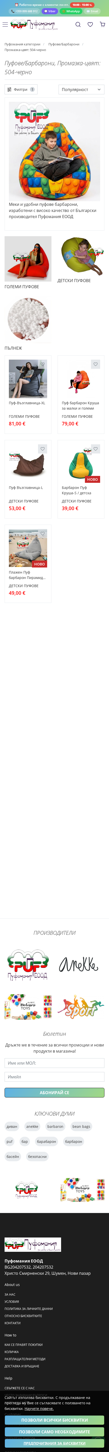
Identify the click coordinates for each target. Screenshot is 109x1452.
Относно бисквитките (23, 1316)
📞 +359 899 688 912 (24, 11)
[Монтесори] (28, 1007)
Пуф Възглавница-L (26, 487)
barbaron (55, 1126)
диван (12, 1126)
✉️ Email (92, 11)
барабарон (46, 1141)
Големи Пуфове (24, 416)
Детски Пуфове (24, 501)
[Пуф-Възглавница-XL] (28, 379)
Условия (12, 1301)
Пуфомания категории (22, 44)
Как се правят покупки (24, 1345)
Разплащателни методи (25, 1359)
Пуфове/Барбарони (63, 44)
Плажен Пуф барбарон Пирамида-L (27, 575)
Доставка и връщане (22, 1366)
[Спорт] (81, 1007)
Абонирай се (54, 1092)
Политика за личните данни (29, 1309)
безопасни (37, 1156)
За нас (10, 1294)
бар (25, 1141)
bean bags (81, 1126)
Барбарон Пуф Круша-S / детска (76, 490)
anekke (32, 1126)
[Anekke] (78, 964)
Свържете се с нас (20, 1388)
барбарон (73, 1141)
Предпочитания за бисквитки (55, 1443)
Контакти (13, 1323)
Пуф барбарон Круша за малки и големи (80, 405)
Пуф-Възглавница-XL (27, 402)
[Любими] (90, 24)
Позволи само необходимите (54, 1432)
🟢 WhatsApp (71, 11)
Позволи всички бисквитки (54, 1420)
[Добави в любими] (42, 364)
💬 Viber (50, 11)
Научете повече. (39, 1408)
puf (9, 1141)
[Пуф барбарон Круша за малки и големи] (81, 379)
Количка (12, 1352)
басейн (13, 1156)
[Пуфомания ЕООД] (35, 24)
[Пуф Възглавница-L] (28, 463)
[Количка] (102, 24)
